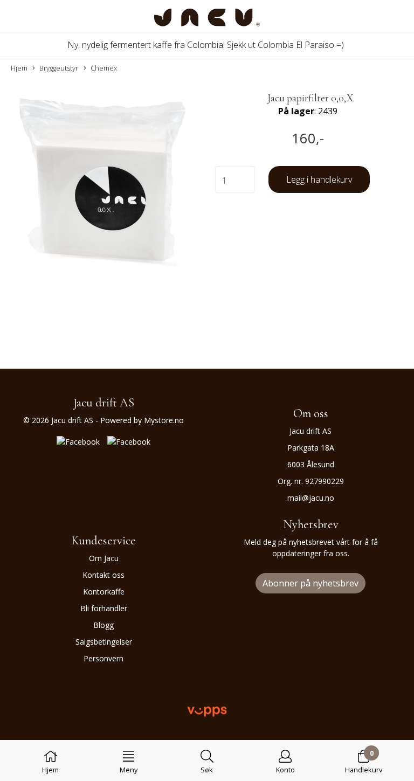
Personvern (103, 658)
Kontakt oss (103, 575)
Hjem (19, 68)
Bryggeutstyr (58, 68)
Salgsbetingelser (103, 642)
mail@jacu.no (310, 498)
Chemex (104, 68)
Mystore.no (164, 420)
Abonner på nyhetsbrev (310, 583)
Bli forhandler (103, 608)
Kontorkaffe (104, 591)
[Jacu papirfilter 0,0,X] (103, 184)
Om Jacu (104, 558)
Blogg (103, 625)
